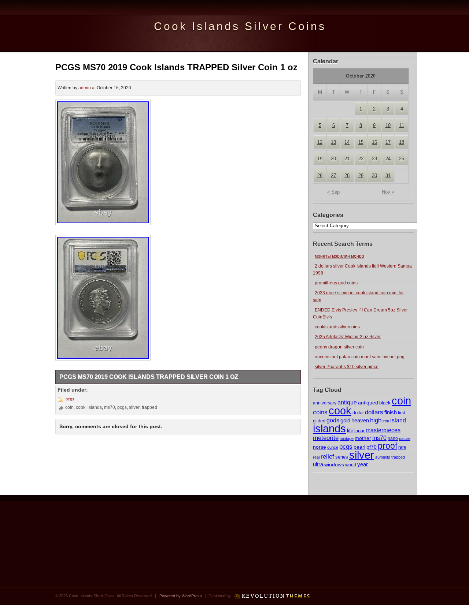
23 (374, 158)
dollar (358, 412)
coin (401, 401)
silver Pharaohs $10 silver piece (346, 366)
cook (340, 410)
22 (360, 158)
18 (401, 142)
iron (386, 421)
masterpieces (383, 430)
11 (401, 125)
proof (387, 446)
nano (393, 438)
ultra (318, 464)
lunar (359, 430)
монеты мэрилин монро (339, 256)
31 (388, 175)
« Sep (333, 192)
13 (333, 142)
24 (388, 158)
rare (402, 447)
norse (319, 447)
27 (333, 175)
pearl (359, 447)
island (398, 420)
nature (404, 438)
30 (374, 175)
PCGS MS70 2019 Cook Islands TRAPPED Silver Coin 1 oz (176, 67)
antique (347, 402)
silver (361, 455)
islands (329, 428)
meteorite (326, 437)
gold (345, 420)
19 (319, 158)
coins (320, 412)
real (316, 457)
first (401, 412)
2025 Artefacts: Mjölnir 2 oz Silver (348, 336)
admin (84, 87)
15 (360, 142)
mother (363, 438)
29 (360, 175)
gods (332, 420)
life (350, 430)
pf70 (371, 447)
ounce (332, 447)
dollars (374, 412)
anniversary (324, 403)
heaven (360, 420)
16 (374, 142)
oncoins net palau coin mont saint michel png (360, 356)
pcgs (345, 446)
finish (390, 412)
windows (334, 464)
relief (327, 456)
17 (388, 142)
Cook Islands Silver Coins (240, 26)
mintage (347, 438)
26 (319, 175)
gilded (319, 420)
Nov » (388, 192)
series (341, 457)
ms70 (379, 438)
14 (347, 142)
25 (401, 158)
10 (388, 125)
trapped (398, 457)
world (350, 464)
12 (319, 142)
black (385, 403)
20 (333, 158)
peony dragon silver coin (339, 347)
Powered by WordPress (180, 596)
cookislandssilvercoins (337, 326)
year (362, 464)
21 (347, 158)
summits (382, 457)
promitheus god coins (336, 282)
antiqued (368, 403)
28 (347, 175)
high (375, 420)
